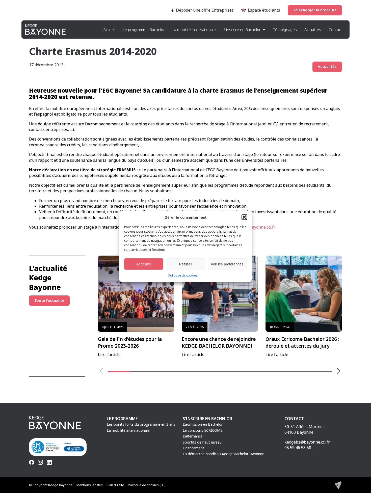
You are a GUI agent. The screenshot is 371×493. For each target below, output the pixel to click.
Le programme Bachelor (144, 29)
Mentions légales (89, 485)
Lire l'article (130, 341)
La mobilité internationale (194, 29)
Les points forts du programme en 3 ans (141, 424)
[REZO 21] (338, 485)
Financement (193, 448)
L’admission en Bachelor (203, 424)
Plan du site (115, 485)
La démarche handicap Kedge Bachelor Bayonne (223, 453)
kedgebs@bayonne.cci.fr (307, 442)
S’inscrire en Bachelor (242, 29)
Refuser (185, 264)
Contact (335, 29)
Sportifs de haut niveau (202, 442)
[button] (244, 217)
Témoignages (285, 29)
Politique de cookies (183, 275)
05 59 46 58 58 (297, 447)
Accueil (109, 29)
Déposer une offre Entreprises (205, 10)
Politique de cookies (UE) (147, 485)
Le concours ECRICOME (202, 430)
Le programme (122, 418)
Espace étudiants (264, 10)
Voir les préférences (227, 264)
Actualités (312, 29)
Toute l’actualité (49, 300)
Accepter (143, 264)
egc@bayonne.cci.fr (257, 227)
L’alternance (193, 436)
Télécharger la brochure (315, 10)
